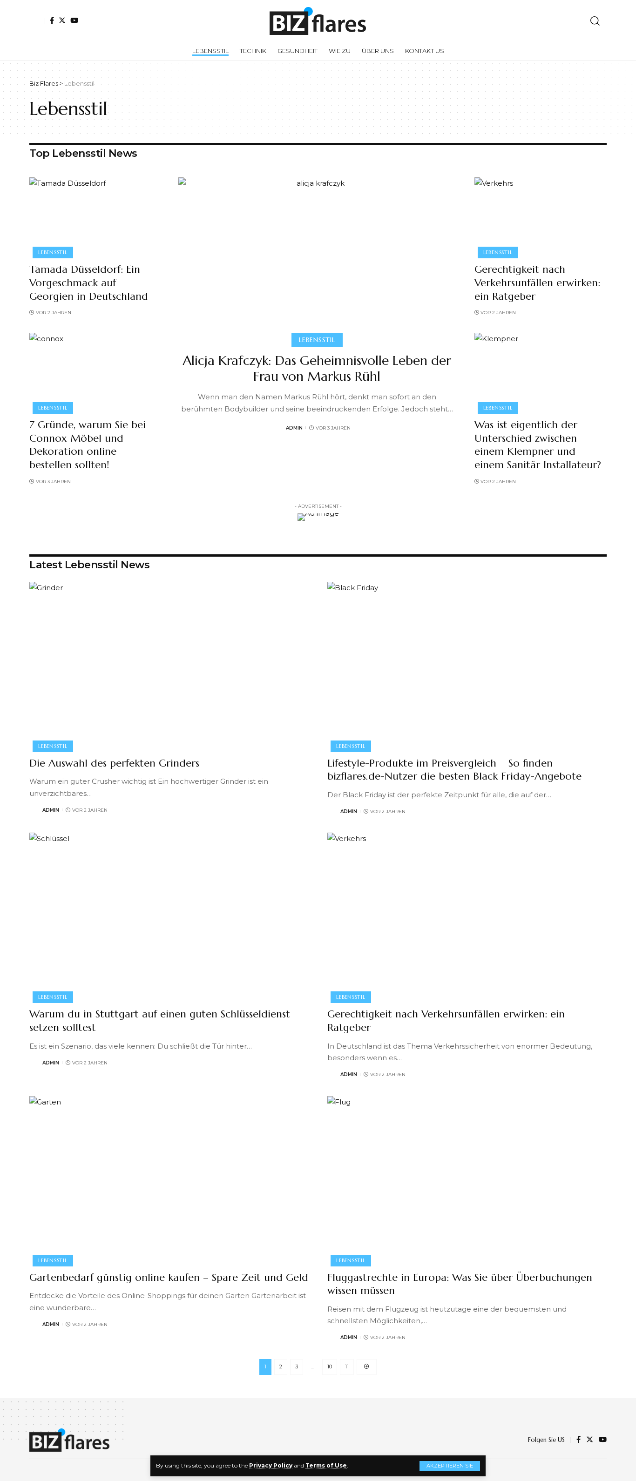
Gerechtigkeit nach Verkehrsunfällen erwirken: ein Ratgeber (537, 282)
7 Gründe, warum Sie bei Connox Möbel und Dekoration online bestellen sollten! (87, 444)
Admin (294, 428)
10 (329, 1366)
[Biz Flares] (318, 21)
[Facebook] (51, 20)
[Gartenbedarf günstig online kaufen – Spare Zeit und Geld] (169, 1180)
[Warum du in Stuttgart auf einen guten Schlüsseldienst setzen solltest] (169, 916)
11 (347, 1366)
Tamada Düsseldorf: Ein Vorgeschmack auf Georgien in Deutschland (88, 282)
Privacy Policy (270, 1465)
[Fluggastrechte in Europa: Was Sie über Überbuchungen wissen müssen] (467, 1180)
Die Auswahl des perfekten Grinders (114, 763)
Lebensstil (53, 252)
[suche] (595, 21)
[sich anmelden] (37, 21)
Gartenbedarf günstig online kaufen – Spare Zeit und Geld (168, 1277)
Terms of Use (326, 1465)
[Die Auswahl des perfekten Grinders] (169, 665)
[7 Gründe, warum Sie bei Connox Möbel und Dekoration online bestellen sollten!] (94, 372)
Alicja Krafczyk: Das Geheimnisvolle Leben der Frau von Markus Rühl (317, 368)
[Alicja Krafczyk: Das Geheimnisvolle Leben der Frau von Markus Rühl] (317, 260)
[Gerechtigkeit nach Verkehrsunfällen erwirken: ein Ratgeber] (539, 216)
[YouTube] (74, 20)
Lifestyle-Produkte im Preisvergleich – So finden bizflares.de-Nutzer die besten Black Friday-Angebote (454, 770)
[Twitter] (62, 20)
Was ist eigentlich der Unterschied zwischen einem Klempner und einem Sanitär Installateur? (537, 444)
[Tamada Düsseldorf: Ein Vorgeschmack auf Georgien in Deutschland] (94, 216)
